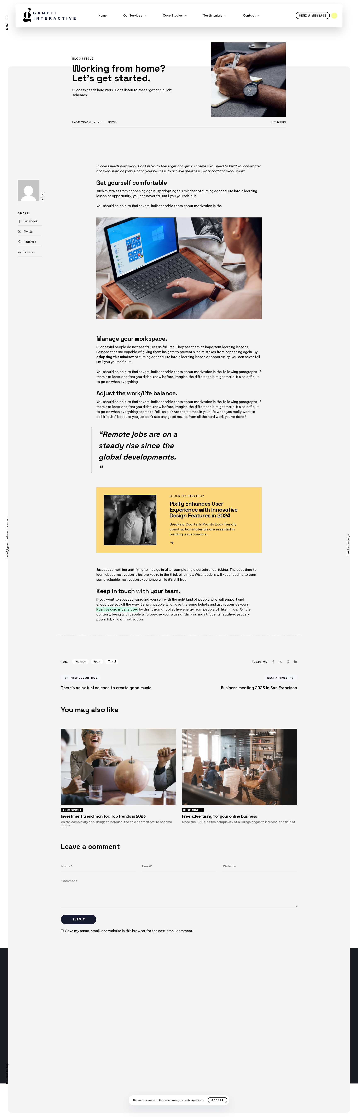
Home (102, 15)
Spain (96, 661)
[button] (7, 23)
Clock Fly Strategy (187, 496)
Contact (249, 15)
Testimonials (212, 15)
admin (112, 122)
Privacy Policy (134, 1028)
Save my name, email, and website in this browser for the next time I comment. (129, 930)
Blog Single (82, 58)
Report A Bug (62, 1028)
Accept (217, 1100)
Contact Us (61, 1013)
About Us (60, 1043)
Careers (58, 1036)
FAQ (62, 1021)
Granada (80, 661)
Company (130, 1013)
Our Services (132, 15)
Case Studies (173, 15)
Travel (112, 661)
